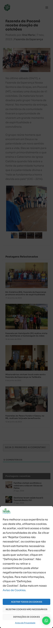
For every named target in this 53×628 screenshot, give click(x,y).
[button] (46, 621)
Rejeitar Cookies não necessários (26, 609)
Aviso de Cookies (14, 590)
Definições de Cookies (26, 617)
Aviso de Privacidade (25, 623)
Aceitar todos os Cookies (26, 602)
